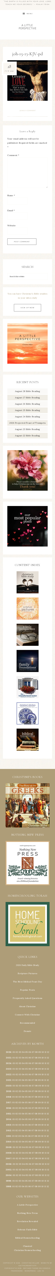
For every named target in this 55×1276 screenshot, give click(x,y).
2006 (8, 1164)
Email (11, 210)
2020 (8, 1085)
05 (26, 1052)
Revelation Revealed (27, 1221)
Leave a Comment (28, 111)
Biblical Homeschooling (27, 1238)
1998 (8, 1186)
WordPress (30, 1271)
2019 (8, 1091)
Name (11, 195)
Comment (13, 155)
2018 (8, 1097)
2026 (8, 1052)
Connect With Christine (27, 1014)
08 (36, 1052)
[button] (27, 805)
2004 (8, 1175)
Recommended (27, 1023)
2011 (8, 1136)
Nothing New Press (27, 1213)
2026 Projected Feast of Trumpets (27, 423)
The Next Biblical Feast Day (27, 981)
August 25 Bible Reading (27, 410)
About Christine (27, 1006)
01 (14, 1052)
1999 (8, 1181)
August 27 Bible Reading (27, 397)
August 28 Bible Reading (27, 391)
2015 (8, 1113)
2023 (8, 1069)
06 (29, 1052)
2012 (8, 1130)
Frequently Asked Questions (27, 998)
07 (33, 1052)
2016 (8, 1108)
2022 (8, 1074)
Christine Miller (30, 1263)
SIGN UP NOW (27, 308)
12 (48, 1057)
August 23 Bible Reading (27, 429)
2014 (8, 1119)
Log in (41, 1271)
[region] (27, 805)
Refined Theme (31, 1268)
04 (23, 1052)
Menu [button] (30, 14)
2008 (8, 1153)
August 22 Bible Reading (27, 435)
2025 (8, 1057)
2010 (8, 1141)
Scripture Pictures (27, 973)
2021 (8, 1080)
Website (11, 225)
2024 (8, 1063)
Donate (27, 1031)
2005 (8, 1169)
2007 (8, 1158)
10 (43, 1057)
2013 (8, 1125)
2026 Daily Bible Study (27, 965)
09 (39, 1057)
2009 (8, 1147)
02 (17, 1052)
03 (20, 1052)
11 (45, 1057)
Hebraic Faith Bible (27, 1229)
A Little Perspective (27, 26)
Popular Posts (27, 990)
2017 (8, 1102)
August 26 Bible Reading (27, 404)
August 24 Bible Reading (27, 416)
